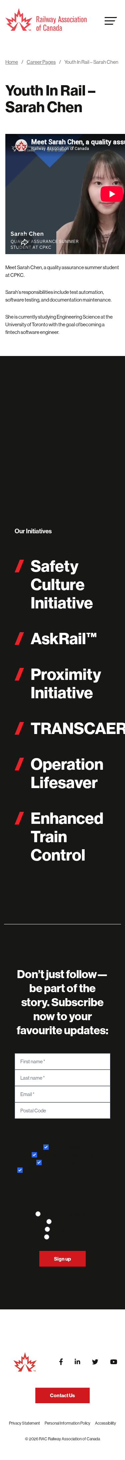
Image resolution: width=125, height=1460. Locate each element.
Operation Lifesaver (67, 773)
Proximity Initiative (66, 683)
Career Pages (41, 62)
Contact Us (62, 1395)
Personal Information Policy (67, 1423)
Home (11, 62)
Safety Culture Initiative (62, 584)
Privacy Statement (24, 1423)
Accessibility (105, 1423)
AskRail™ (64, 638)
